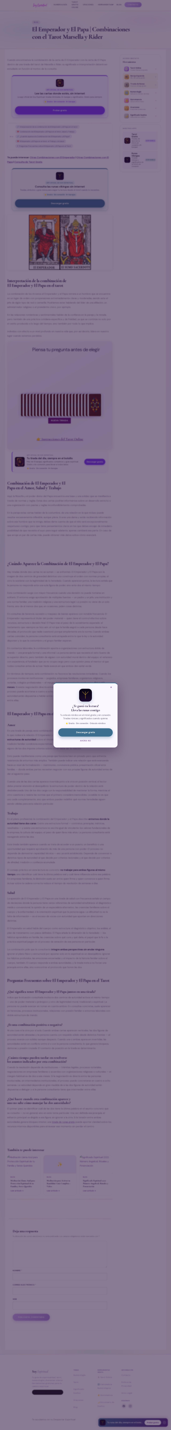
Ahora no (85, 741)
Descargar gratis (85, 732)
